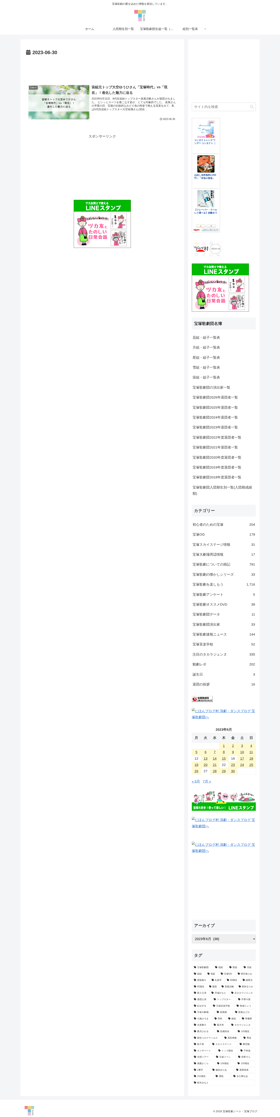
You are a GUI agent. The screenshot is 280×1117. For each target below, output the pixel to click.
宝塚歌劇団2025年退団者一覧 (215, 407)
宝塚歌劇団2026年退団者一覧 (215, 397)
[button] (251, 107)
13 (205, 758)
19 (196, 765)
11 (251, 752)
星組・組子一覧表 (206, 357)
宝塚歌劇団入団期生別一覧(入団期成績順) (222, 490)
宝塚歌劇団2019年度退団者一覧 (217, 467)
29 (224, 771)
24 (242, 765)
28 (215, 771)
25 (251, 765)
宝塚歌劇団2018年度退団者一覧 (217, 477)
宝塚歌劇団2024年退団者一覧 (215, 417)
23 (233, 765)
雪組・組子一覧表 (206, 367)
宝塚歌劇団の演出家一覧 (211, 387)
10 (242, 752)
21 (215, 765)
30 (233, 771)
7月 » (207, 781)
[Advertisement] (102, 67)
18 (251, 758)
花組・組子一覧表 (206, 337)
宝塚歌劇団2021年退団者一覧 (215, 447)
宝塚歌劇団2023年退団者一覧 (215, 427)
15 (224, 758)
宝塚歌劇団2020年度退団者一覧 (217, 457)
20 (205, 765)
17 (242, 758)
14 (215, 758)
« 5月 (196, 781)
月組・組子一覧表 (206, 347)
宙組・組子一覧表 (206, 377)
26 (196, 771)
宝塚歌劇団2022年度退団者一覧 (217, 437)
